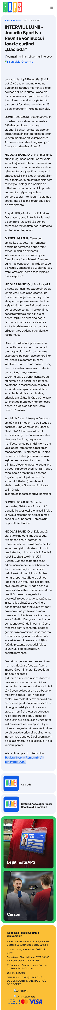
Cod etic (28, 783)
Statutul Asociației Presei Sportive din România (28, 804)
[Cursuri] (28, 896)
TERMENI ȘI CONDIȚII (18, 977)
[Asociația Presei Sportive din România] (12, 7)
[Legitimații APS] (28, 843)
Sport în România (13, 20)
